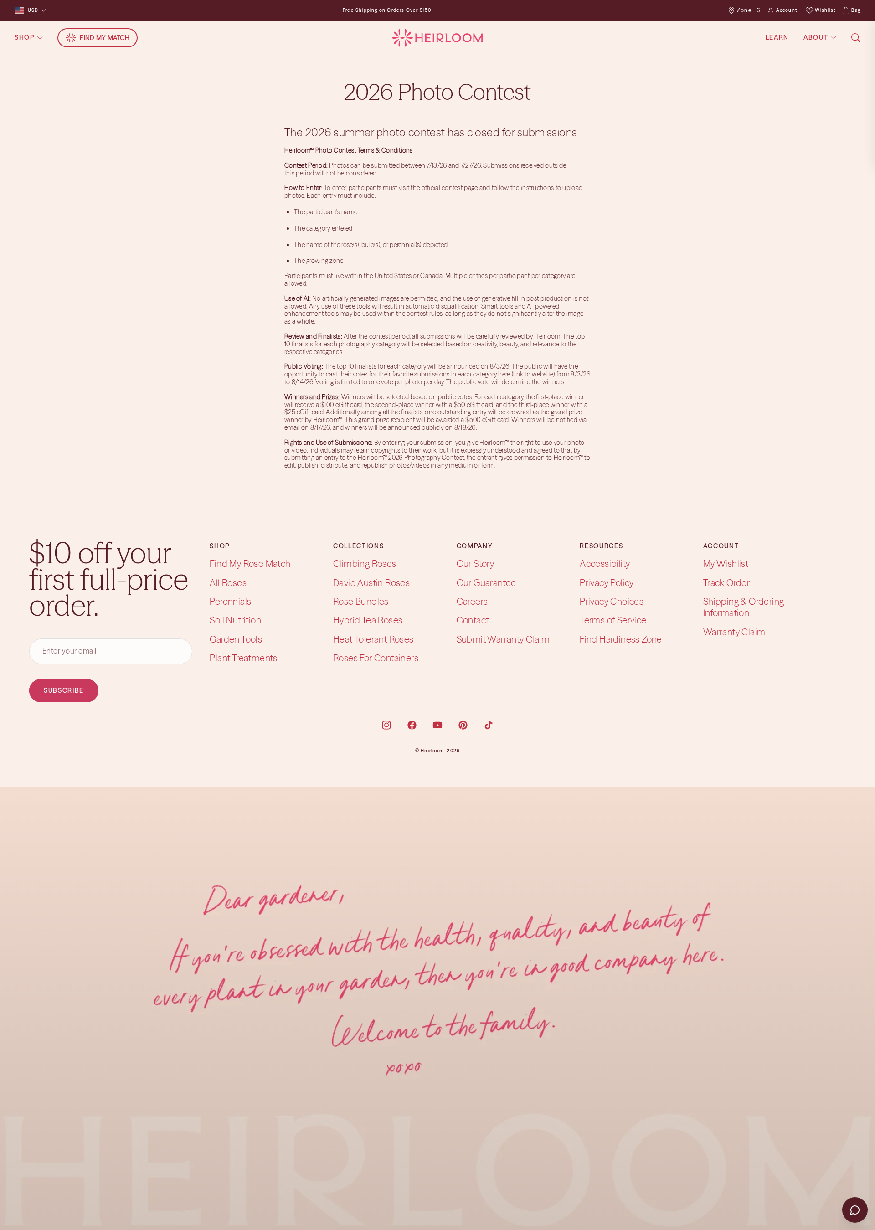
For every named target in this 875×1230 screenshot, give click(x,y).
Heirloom (432, 751)
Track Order (726, 582)
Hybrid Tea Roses (367, 620)
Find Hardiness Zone (621, 639)
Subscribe (64, 690)
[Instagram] (386, 725)
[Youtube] (437, 725)
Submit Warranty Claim (503, 639)
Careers (472, 601)
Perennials (230, 601)
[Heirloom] (437, 38)
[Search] (855, 37)
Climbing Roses (364, 563)
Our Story (475, 563)
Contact (473, 620)
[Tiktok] (488, 725)
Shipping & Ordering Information (743, 607)
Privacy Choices (611, 601)
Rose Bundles (361, 601)
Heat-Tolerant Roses (373, 639)
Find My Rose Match (250, 563)
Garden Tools (236, 639)
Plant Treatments (243, 658)
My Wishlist (725, 563)
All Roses (228, 582)
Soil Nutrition (235, 620)
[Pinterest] (463, 725)
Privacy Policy (607, 582)
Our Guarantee (486, 582)
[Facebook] (412, 725)
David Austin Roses (371, 582)
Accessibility (605, 563)
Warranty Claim (734, 632)
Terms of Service (613, 620)
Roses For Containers (375, 658)
